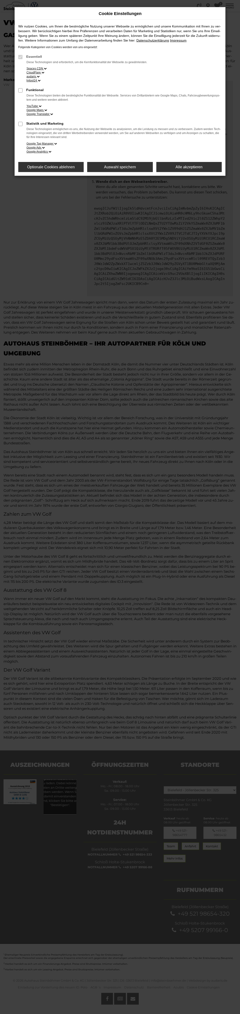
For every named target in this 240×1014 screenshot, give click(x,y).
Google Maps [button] (35, 110)
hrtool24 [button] (32, 80)
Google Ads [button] (34, 147)
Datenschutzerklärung (152, 40)
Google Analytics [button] (37, 151)
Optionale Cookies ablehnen (51, 167)
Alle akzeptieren (189, 167)
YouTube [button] (32, 106)
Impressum (178, 40)
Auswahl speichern (120, 167)
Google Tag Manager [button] (40, 143)
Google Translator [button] (38, 114)
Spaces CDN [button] (35, 68)
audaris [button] (31, 76)
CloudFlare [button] (33, 72)
